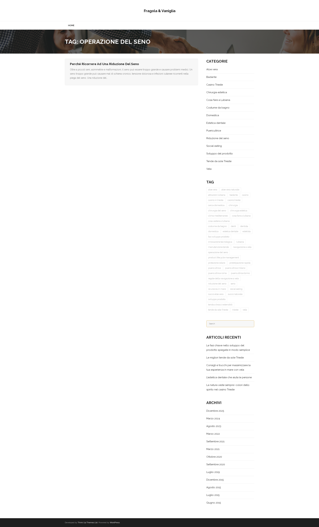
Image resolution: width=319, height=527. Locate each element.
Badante (211, 77)
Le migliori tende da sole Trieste (225, 357)
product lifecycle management (223, 257)
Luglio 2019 (213, 472)
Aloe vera (212, 69)
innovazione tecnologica (220, 242)
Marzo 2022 (213, 433)
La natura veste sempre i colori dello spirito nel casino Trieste (227, 387)
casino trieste (234, 200)
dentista (244, 226)
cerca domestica (216, 205)
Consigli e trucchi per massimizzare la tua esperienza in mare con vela (228, 367)
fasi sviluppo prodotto (218, 236)
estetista (247, 231)
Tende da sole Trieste (218, 161)
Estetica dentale (215, 122)
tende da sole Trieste (218, 310)
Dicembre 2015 (215, 479)
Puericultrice (213, 130)
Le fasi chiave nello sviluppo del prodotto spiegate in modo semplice (228, 347)
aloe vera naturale (230, 189)
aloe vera (212, 189)
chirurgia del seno (217, 210)
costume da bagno (217, 226)
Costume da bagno (217, 107)
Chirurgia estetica (216, 92)
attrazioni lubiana (216, 195)
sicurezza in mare (217, 289)
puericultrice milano (235, 268)
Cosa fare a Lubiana (218, 100)
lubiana (240, 242)
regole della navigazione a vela (223, 278)
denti (233, 226)
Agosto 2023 (213, 426)
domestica (213, 231)
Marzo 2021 (212, 449)
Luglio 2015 (212, 495)
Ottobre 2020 (214, 456)
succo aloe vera (215, 294)
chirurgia (233, 205)
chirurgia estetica (238, 210)
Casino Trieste (214, 84)
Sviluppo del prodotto (219, 153)
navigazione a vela (242, 247)
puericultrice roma (217, 273)
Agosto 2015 (213, 487)
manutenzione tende (218, 247)
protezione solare (216, 263)
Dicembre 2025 (215, 410)
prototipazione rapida (239, 263)
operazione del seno (218, 252)
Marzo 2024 (213, 418)
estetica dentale (230, 231)
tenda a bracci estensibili (220, 304)
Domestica (212, 115)
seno (233, 283)
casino (245, 195)
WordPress (115, 522)
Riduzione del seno (217, 138)
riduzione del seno (217, 283)
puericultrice (214, 268)
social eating (236, 289)
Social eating (214, 145)
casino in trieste (215, 200)
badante (234, 195)
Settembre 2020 (215, 464)
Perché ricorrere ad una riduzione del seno (104, 64)
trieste (235, 310)
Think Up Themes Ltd (88, 522)
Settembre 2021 (215, 441)
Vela (209, 168)
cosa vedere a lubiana (219, 221)
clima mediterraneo (218, 215)
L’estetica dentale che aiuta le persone (229, 377)
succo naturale (235, 294)
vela (245, 310)
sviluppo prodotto (216, 299)
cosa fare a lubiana (241, 215)
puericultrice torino (240, 273)
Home (71, 25)
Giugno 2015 (213, 502)
